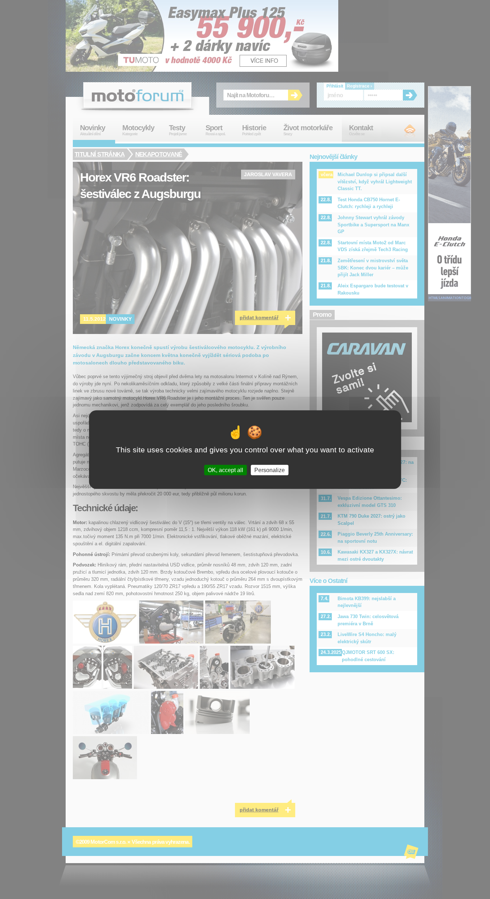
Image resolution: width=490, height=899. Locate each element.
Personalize (269, 470)
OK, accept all (225, 470)
